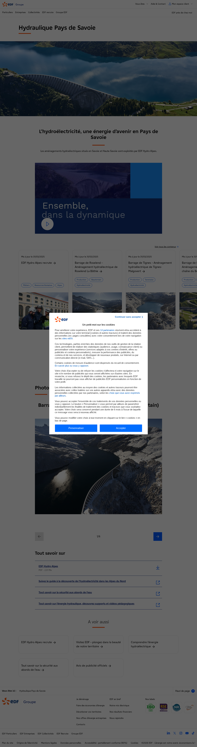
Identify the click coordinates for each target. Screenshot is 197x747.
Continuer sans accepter (128, 317)
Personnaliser (76, 428)
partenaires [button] (107, 330)
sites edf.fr (67, 338)
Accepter (121, 428)
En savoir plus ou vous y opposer (71, 365)
